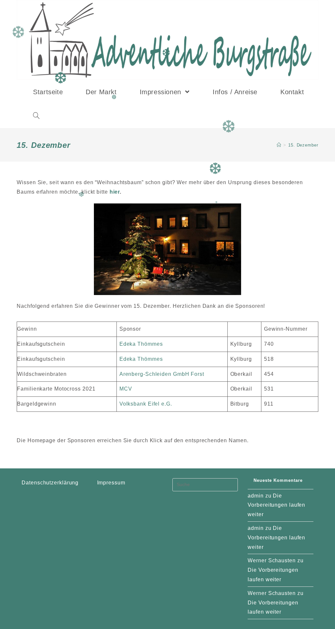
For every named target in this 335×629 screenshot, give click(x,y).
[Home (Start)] (279, 145)
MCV (125, 389)
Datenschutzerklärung (50, 482)
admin (256, 495)
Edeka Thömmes (141, 344)
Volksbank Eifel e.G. (145, 404)
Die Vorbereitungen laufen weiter (276, 505)
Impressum (111, 482)
